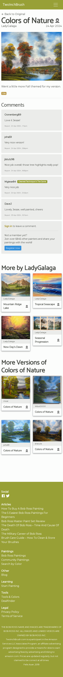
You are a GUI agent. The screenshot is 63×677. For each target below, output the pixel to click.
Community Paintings (15, 559)
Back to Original (14, 14)
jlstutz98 (9, 159)
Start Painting (10, 585)
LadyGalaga (8, 26)
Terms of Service (12, 616)
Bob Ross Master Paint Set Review (23, 521)
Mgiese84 (10, 181)
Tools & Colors (10, 596)
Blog (4, 574)
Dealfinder (8, 600)
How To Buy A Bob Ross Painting (22, 508)
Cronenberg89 (13, 114)
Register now (13, 248)
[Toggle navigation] (55, 4)
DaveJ (8, 203)
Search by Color (11, 563)
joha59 (8, 136)
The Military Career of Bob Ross (21, 533)
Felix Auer (29, 664)
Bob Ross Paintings (13, 555)
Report (7, 126)
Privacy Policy (10, 611)
